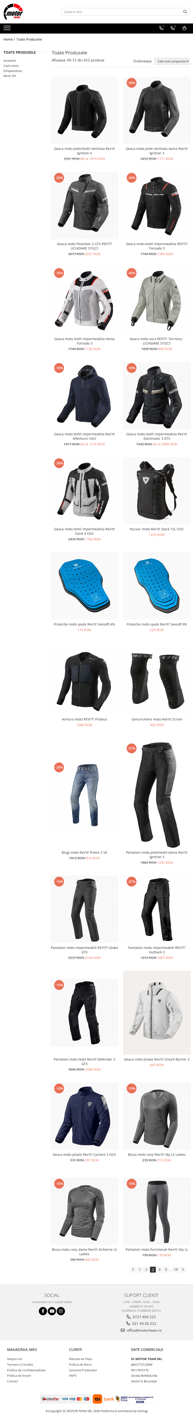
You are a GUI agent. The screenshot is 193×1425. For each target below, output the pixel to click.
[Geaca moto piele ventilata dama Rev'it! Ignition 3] (157, 110)
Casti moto (11, 66)
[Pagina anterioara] (133, 1270)
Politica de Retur (80, 1364)
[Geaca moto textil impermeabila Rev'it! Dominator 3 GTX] (157, 395)
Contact (12, 1381)
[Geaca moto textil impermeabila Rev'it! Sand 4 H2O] (84, 491)
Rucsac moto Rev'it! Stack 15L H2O (157, 529)
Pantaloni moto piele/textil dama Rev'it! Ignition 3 (157, 854)
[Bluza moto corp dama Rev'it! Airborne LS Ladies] (84, 1211)
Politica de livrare (19, 1375)
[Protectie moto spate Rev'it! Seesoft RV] (157, 586)
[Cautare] (185, 12)
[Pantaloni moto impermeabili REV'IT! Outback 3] (157, 909)
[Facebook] (43, 1311)
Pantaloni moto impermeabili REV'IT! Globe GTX (84, 949)
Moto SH (10, 76)
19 (176, 1269)
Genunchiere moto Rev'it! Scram (157, 719)
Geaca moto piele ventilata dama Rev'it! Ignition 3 (157, 150)
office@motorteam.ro (144, 1330)
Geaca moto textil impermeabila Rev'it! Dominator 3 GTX (156, 436)
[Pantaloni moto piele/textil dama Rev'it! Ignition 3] (157, 795)
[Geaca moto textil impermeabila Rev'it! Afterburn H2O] (84, 395)
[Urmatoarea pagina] (183, 1270)
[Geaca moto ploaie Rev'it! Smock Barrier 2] (157, 1013)
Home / (10, 39)
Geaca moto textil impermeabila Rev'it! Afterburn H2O (84, 436)
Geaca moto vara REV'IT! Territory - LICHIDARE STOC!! (157, 341)
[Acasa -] (27, 12)
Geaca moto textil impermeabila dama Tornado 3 (84, 341)
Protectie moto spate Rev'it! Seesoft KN (84, 624)
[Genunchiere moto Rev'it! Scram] (157, 681)
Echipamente (13, 71)
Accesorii (10, 60)
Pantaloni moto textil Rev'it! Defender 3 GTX (84, 1061)
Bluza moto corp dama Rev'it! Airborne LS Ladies (84, 1251)
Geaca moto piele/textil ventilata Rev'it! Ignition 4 (84, 150)
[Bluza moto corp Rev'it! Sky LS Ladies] (157, 1116)
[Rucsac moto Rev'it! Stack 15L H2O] (157, 491)
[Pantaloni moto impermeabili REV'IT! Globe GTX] (84, 909)
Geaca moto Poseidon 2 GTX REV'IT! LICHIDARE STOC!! (84, 246)
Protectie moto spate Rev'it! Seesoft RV (157, 624)
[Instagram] (61, 1311)
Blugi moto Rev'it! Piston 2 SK (84, 852)
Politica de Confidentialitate (26, 1370)
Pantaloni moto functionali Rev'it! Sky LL (157, 1249)
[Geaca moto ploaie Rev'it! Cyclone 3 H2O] (84, 1116)
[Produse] (8, 29)
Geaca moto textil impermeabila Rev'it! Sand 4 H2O (84, 531)
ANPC (73, 1375)
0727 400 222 (144, 1317)
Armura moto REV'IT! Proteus (84, 719)
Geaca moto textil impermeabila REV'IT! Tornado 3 (157, 246)
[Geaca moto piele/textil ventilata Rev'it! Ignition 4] (84, 110)
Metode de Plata (80, 1359)
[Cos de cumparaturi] (184, 28)
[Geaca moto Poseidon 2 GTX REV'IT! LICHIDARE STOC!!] (84, 205)
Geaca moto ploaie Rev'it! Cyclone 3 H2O (84, 1154)
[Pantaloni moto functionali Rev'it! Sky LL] (157, 1211)
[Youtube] (52, 1311)
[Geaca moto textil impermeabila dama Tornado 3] (84, 300)
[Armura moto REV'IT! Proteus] (84, 681)
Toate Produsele (29, 39)
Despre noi (14, 1359)
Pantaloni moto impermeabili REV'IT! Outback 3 (156, 949)
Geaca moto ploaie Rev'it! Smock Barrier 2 (156, 1059)
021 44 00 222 (143, 1323)
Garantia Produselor (83, 1370)
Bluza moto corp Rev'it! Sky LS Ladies (157, 1154)
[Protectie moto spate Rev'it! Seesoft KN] (84, 586)
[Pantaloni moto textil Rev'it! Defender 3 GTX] (84, 1012)
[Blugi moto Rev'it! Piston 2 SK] (84, 795)
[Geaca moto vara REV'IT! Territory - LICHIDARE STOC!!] (157, 300)
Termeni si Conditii (20, 1364)
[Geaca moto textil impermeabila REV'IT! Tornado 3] (157, 205)
